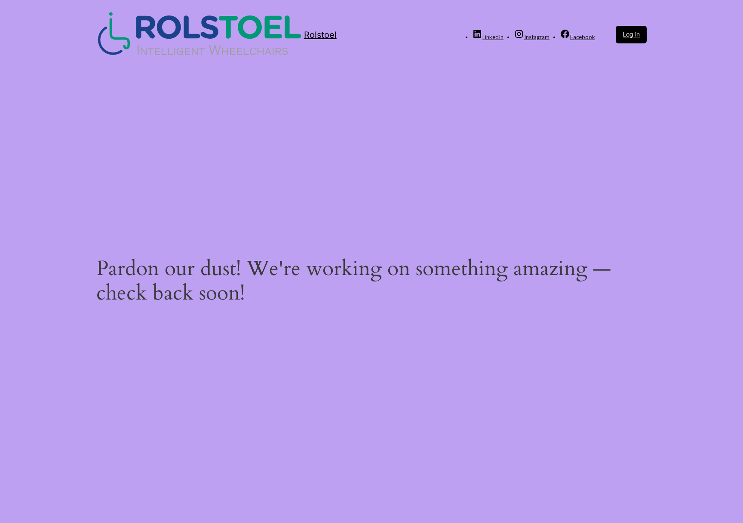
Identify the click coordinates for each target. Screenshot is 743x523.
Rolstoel (320, 35)
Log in (631, 34)
